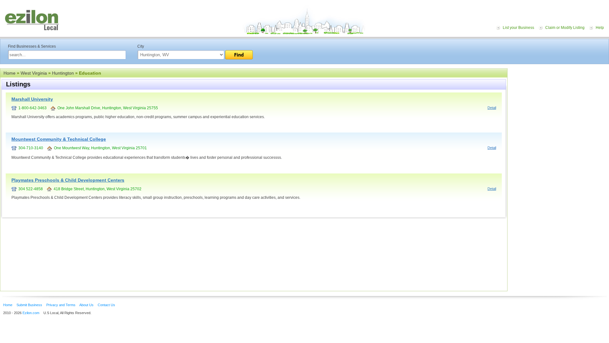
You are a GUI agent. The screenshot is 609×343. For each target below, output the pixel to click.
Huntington (63, 73)
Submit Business (29, 305)
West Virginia (34, 73)
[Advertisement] (559, 107)
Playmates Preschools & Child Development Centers (67, 180)
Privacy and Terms (60, 305)
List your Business (518, 27)
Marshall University (32, 99)
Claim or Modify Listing (565, 27)
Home (9, 73)
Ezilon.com (31, 313)
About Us (86, 305)
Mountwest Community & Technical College (58, 139)
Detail (492, 108)
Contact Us (106, 305)
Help (600, 27)
